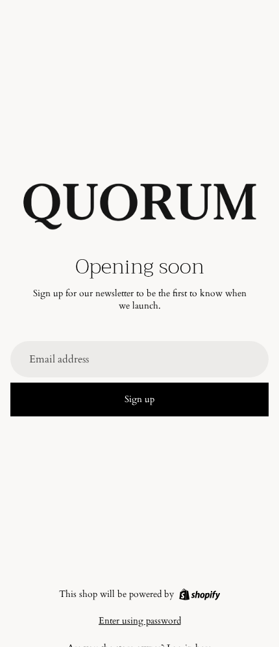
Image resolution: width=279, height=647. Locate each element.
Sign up (139, 399)
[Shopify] (199, 594)
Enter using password (140, 621)
